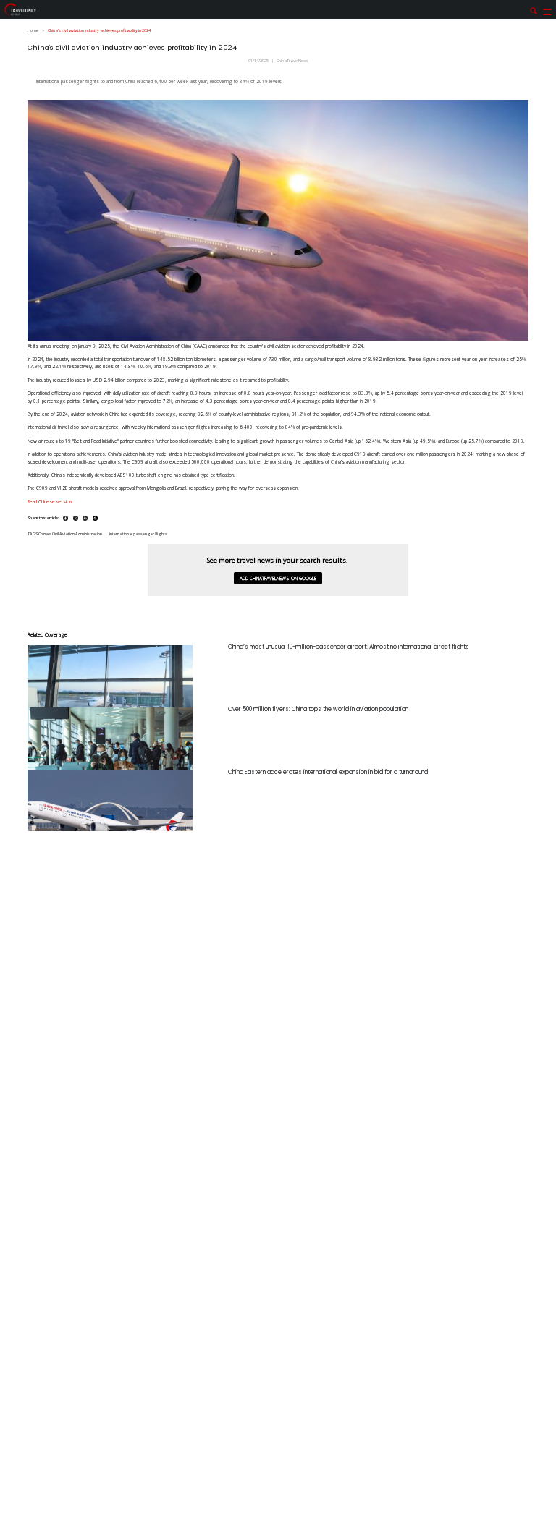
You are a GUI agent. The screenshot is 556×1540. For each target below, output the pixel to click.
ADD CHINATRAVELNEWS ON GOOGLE (278, 578)
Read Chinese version (50, 501)
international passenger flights (138, 534)
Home (33, 30)
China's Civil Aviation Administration (70, 534)
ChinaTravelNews (292, 61)
